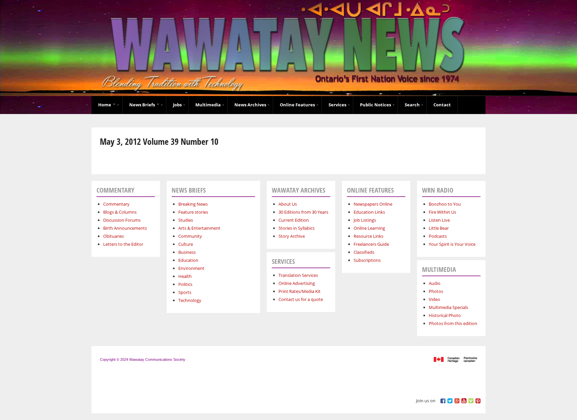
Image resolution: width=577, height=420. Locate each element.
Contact (442, 105)
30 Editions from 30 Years (303, 212)
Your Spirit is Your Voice (452, 244)
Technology (189, 300)
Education (188, 260)
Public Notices (375, 105)
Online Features (297, 105)
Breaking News (193, 204)
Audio (434, 283)
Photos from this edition (453, 323)
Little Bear (439, 228)
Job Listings (365, 220)
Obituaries (113, 236)
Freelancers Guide (371, 244)
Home (105, 105)
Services (337, 105)
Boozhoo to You (445, 204)
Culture (185, 244)
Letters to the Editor (123, 244)
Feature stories (193, 212)
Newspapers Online (373, 204)
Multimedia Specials (448, 307)
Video (434, 299)
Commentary (116, 204)
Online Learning (369, 228)
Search (412, 105)
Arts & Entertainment (199, 228)
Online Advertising (296, 283)
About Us (287, 204)
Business (187, 252)
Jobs (177, 105)
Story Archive (291, 236)
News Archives (250, 105)
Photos (436, 291)
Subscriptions (367, 260)
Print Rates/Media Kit (299, 291)
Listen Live (439, 220)
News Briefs (142, 105)
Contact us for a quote (300, 299)
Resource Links (368, 236)
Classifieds (364, 252)
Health (185, 276)
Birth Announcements (125, 228)
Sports (184, 292)
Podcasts (438, 236)
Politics (185, 284)
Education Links (369, 212)
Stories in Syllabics (296, 228)
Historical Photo (445, 315)
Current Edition (293, 220)
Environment (191, 268)
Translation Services (298, 275)
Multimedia (208, 105)
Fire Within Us (442, 212)
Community (190, 236)
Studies (185, 220)
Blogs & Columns (120, 212)
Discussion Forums (122, 220)
